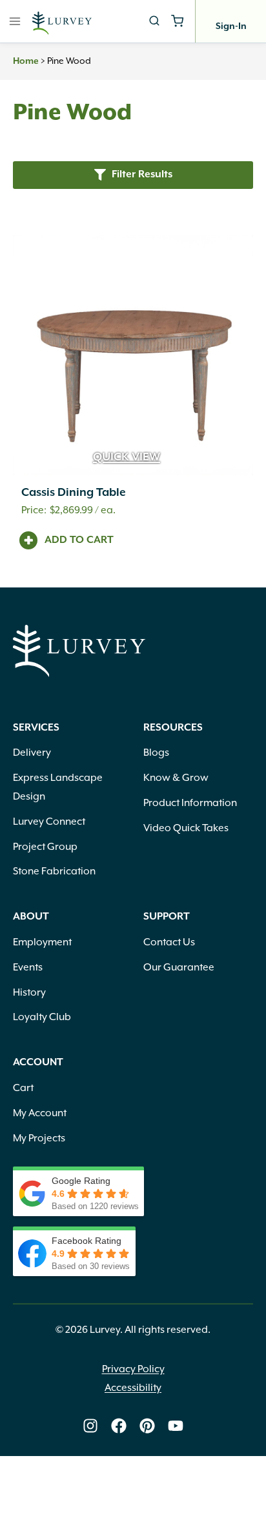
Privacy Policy (133, 1369)
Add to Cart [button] (79, 540)
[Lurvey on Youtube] (175, 1425)
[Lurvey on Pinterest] (147, 1425)
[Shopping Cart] (177, 21)
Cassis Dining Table (73, 492)
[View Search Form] (154, 21)
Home (26, 61)
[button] (133, 175)
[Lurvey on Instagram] (90, 1425)
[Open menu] (15, 21)
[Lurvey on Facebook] (119, 1425)
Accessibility (133, 1387)
